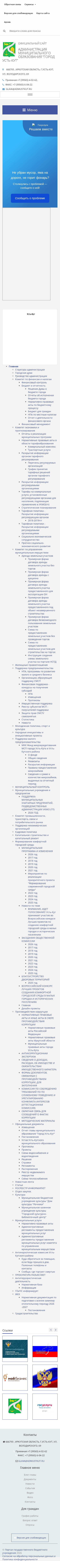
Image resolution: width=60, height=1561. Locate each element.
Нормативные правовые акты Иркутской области (41, 1039)
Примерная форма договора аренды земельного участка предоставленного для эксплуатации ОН (40, 588)
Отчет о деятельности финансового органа (40, 419)
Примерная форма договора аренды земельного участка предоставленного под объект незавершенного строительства (41, 605)
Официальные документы (29, 1124)
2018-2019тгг (35, 520)
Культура (20, 1194)
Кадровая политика (26, 831)
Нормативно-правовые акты (37, 1223)
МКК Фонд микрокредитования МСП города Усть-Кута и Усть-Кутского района (39, 748)
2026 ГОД (33, 812)
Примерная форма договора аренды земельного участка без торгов (41, 563)
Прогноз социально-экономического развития (36, 544)
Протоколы (34, 700)
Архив (7, 22)
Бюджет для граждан (39, 411)
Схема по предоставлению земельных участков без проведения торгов (41, 634)
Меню (32, 109)
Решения (27, 1159)
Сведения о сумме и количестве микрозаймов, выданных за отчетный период (42, 779)
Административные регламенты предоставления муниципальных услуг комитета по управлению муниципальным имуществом (39, 1243)
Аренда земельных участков (37, 555)
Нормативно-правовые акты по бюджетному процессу (41, 405)
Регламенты (28, 1165)
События (30, 1488)
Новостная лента (24, 1181)
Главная (13, 366)
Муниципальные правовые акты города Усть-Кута (40, 1047)
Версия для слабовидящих (18, 13)
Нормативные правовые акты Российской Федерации (41, 1031)
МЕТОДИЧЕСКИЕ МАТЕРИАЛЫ (38, 1120)
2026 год (32, 854)
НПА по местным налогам (42, 414)
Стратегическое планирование (39, 507)
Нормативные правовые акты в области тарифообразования (39, 442)
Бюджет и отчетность (33, 385)
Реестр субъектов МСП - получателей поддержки (35, 708)
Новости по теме (31, 905)
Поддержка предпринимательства (34, 668)
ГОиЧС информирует (26, 1290)
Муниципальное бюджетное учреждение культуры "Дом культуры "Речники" (37, 1201)
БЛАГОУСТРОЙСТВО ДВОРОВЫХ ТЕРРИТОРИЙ (35, 978)
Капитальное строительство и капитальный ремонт (32, 837)
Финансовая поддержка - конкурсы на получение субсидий (35, 687)
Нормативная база (32, 1284)
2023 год (32, 896)
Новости (26, 722)
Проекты (26, 1149)
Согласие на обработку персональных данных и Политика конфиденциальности (29, 1558)
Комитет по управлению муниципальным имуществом (31, 551)
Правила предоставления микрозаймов (42, 769)
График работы (30, 1515)
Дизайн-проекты (31, 1008)
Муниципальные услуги (28, 1220)
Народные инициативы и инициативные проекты (29, 734)
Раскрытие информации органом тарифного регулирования (35, 456)
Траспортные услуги (39, 449)
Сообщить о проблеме (30, 198)
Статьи (19, 1185)
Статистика (28, 719)
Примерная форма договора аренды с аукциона (38, 575)
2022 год (32, 892)
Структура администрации (30, 369)
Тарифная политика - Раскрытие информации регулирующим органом (35, 514)
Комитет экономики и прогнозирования (27, 429)
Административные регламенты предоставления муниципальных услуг (38, 1230)
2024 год (32, 899)
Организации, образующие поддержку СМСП (37, 679)
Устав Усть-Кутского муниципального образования (38, 1142)
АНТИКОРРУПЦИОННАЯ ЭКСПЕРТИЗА (35, 1055)
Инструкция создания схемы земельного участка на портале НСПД (42, 658)
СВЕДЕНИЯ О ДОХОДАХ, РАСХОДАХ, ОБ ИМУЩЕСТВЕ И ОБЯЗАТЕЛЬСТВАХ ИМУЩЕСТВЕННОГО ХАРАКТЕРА (39, 1064)
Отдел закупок (23, 1191)
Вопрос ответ (30, 1520)
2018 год (32, 860)
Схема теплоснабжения (35, 1178)
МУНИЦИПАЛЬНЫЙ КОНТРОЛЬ (32, 786)
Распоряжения (30, 1168)
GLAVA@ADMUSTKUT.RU (31, 1460)
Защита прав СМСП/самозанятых (33, 715)
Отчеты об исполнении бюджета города (41, 397)
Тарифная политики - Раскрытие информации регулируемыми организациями (35, 528)
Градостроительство (26, 1313)
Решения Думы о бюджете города (37, 390)
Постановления (30, 1136)
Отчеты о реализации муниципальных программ (36, 435)
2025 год (32, 902)
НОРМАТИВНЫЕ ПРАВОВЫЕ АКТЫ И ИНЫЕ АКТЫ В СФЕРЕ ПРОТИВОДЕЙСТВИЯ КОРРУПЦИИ (38, 1019)
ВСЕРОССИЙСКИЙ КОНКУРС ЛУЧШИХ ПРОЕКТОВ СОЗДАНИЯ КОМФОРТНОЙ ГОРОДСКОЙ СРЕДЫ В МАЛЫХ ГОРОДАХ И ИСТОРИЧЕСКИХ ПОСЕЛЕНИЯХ (38, 994)
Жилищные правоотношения (31, 664)
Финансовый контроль (34, 382)
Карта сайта (43, 13)
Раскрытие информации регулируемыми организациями (35, 485)
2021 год (32, 870)
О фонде (32, 754)
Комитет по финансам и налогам (33, 379)
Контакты (30, 1501)
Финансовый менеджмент (36, 424)
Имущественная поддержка (37, 703)
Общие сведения (37, 758)
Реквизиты (34, 761)
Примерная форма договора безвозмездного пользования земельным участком (42, 621)
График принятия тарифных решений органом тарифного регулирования (39, 474)
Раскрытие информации (41, 764)
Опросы (30, 1524)
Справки (26, 1162)
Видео (30, 1492)
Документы (30, 1479)
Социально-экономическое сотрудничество (36, 538)
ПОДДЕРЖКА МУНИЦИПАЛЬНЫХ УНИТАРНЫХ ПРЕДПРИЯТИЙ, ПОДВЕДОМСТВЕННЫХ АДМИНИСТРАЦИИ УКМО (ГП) (38, 803)
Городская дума (23, 372)
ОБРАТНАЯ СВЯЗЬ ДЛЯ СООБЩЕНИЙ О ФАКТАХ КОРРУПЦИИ (35, 1114)
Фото (30, 1497)
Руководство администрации (31, 376)
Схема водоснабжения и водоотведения (35, 1154)
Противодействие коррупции (31, 1011)
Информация (29, 1287)
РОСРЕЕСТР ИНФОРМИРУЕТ (30, 1188)
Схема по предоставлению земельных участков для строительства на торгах (41, 647)
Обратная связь (12, 4)
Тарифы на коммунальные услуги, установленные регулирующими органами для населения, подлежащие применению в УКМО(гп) (39, 498)
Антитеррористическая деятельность (28, 1280)
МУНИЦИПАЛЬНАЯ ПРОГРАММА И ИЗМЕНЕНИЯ (37, 849)
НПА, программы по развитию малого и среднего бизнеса (38, 673)
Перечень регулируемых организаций (42, 464)
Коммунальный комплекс (42, 446)
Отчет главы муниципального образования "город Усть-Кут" (38, 1132)
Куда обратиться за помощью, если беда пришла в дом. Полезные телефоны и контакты (38, 1263)
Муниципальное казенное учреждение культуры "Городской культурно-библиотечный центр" (36, 1212)
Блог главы (30, 1474)
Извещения (34, 697)
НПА (30, 693)
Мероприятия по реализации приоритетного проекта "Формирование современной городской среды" (41, 881)
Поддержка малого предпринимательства (27, 740)
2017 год (32, 857)
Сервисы (29, 4)
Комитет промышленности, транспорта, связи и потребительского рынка (30, 819)
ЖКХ (17, 1294)
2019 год (32, 863)
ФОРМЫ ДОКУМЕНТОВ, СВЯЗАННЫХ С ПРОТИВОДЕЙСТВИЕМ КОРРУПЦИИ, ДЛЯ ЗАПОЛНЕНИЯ (34, 1079)
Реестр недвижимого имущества (33, 1174)
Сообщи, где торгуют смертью (38, 1271)
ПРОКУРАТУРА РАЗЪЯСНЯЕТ (30, 1274)
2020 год (32, 867)
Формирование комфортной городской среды (30, 843)
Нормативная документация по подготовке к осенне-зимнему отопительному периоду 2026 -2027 (39, 1302)
